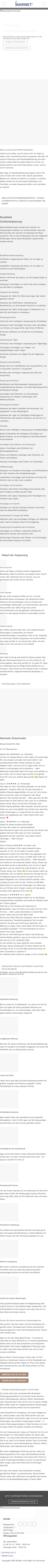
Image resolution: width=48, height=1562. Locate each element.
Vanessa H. (4, 895)
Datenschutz (9, 1552)
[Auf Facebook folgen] (20, 1524)
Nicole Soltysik (6, 845)
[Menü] (3, 4)
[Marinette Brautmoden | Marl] (24, 4)
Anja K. (3, 822)
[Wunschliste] (44, 4)
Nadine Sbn (5, 754)
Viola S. (3, 784)
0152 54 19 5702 (17, 1533)
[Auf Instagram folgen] (25, 1524)
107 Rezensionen (10, 749)
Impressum (7, 1556)
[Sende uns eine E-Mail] (30, 1524)
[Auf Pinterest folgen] (34, 1524)
